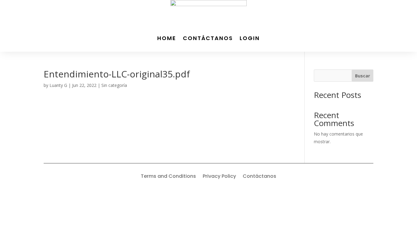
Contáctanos (208, 38)
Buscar (362, 76)
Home (166, 38)
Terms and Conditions (168, 177)
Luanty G (58, 85)
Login (250, 38)
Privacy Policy (219, 177)
